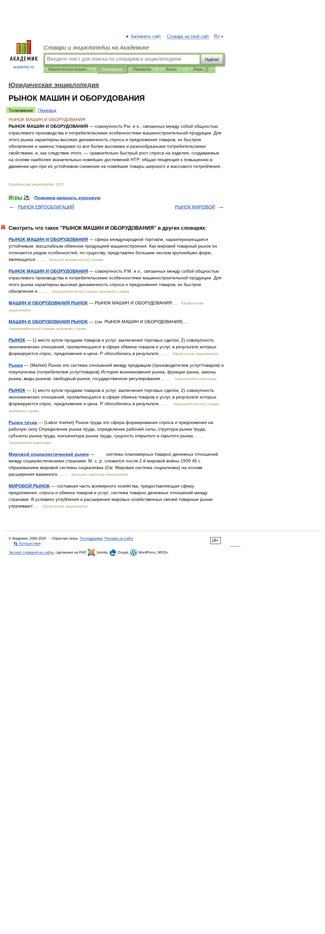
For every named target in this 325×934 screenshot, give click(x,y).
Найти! (212, 59)
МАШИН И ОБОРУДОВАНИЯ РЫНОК (48, 302)
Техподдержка (91, 538)
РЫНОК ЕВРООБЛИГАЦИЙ (46, 206)
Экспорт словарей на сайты (31, 552)
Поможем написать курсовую (67, 197)
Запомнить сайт (146, 36)
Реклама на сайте (118, 538)
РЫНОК (17, 340)
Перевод (47, 110)
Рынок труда (23, 422)
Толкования (111, 69)
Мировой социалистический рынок (49, 454)
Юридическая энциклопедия (69, 69)
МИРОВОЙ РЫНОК (29, 485)
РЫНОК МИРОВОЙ (195, 206)
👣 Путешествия (27, 543)
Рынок (16, 365)
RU (217, 36)
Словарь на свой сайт (188, 36)
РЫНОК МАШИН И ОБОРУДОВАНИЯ (48, 239)
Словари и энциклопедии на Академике (96, 47)
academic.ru (23, 67)
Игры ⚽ (201, 69)
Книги (171, 69)
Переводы (142, 69)
